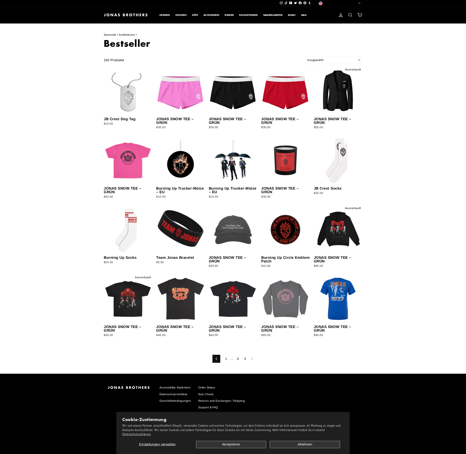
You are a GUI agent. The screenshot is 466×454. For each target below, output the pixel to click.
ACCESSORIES (211, 15)
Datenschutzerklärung (136, 434)
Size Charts (206, 394)
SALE (304, 15)
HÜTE (195, 15)
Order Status (206, 387)
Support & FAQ (208, 407)
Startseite (110, 34)
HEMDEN (164, 15)
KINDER (229, 15)
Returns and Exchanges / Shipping (221, 400)
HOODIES (181, 15)
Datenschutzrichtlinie (173, 394)
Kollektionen (127, 34)
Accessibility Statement (174, 387)
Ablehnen (305, 444)
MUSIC (292, 15)
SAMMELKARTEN (273, 15)
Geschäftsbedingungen (175, 400)
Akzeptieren (231, 444)
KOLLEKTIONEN (248, 15)
